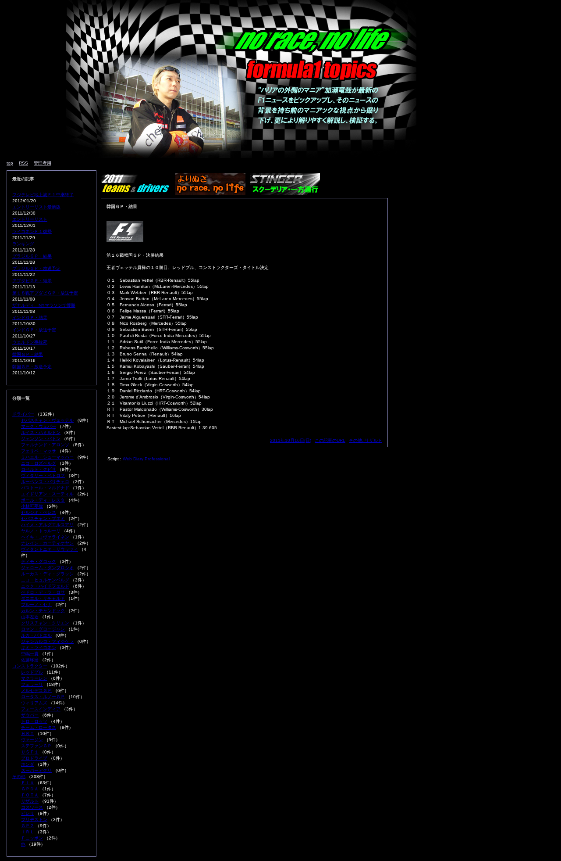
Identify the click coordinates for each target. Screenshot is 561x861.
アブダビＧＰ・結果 (32, 280)
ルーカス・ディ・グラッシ (47, 573)
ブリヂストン (34, 819)
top (10, 163)
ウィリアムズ (34, 702)
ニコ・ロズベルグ (38, 463)
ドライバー (23, 414)
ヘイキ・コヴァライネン (45, 537)
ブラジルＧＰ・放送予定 (36, 268)
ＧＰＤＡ (30, 788)
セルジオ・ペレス (38, 512)
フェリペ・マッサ (38, 450)
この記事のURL (330, 440)
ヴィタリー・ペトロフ (43, 475)
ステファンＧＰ (36, 745)
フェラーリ (32, 684)
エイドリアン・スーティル (47, 493)
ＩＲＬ (27, 831)
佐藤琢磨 (30, 659)
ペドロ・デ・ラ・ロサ (43, 592)
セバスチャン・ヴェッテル (47, 420)
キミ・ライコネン (38, 647)
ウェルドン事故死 (29, 342)
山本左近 (30, 616)
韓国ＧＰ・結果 (27, 354)
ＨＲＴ (27, 733)
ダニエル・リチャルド (43, 598)
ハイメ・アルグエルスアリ (47, 524)
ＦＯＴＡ (30, 795)
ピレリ (27, 813)
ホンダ (27, 764)
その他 (18, 776)
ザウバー (30, 715)
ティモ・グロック (38, 561)
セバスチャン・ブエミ (43, 518)
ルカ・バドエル (36, 635)
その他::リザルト (365, 440)
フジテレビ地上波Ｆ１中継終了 (43, 194)
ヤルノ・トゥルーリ (40, 530)
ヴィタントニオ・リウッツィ (49, 549)
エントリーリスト (29, 219)
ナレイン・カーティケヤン (47, 543)
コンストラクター (29, 666)
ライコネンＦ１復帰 (32, 231)
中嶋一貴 (30, 653)
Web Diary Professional (146, 458)
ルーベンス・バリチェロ (45, 481)
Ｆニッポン (32, 838)
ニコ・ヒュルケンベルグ (45, 580)
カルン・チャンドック (43, 610)
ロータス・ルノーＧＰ (43, 696)
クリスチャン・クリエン (45, 623)
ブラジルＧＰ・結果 (32, 256)
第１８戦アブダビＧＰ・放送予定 (45, 293)
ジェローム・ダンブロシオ (47, 567)
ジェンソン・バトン (40, 438)
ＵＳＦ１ (30, 752)
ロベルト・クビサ (38, 469)
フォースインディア (40, 709)
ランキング (23, 243)
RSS (23, 163)
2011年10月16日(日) (290, 440)
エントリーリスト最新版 (36, 206)
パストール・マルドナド (45, 487)
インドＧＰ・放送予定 (34, 329)
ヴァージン (32, 739)
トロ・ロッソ (34, 721)
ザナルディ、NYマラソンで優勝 (43, 305)
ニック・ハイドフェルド (45, 586)
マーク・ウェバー (38, 426)
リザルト (30, 801)
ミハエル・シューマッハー (47, 457)
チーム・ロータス (38, 727)
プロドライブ (34, 758)
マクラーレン (34, 678)
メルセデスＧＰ (36, 690)
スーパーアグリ (36, 770)
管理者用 (42, 163)
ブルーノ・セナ (36, 604)
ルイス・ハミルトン (40, 432)
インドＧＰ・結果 (29, 317)
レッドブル (32, 672)
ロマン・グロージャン (43, 629)
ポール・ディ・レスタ (43, 500)
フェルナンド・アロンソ (45, 444)
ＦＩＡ (27, 782)
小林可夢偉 (32, 506)
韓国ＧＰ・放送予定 (32, 366)
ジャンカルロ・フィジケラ (47, 641)
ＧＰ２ (27, 825)
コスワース (32, 807)
